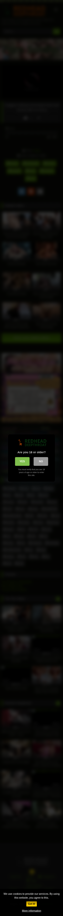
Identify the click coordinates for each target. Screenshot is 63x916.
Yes (22, 461)
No (41, 461)
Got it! (31, 903)
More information (31, 910)
